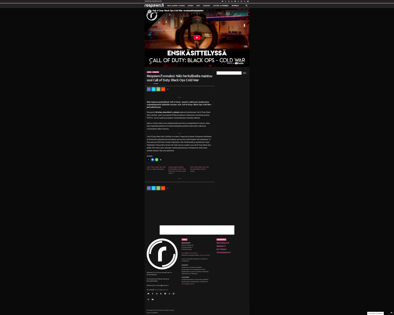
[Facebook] (225, 1)
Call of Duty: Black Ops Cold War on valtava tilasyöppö (156, 168)
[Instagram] (229, 1)
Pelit (198, 5)
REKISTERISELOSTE (222, 243)
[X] (244, 1)
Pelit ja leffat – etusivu (176, 5)
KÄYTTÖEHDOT (221, 249)
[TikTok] (238, 1)
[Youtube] (248, 1)
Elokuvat (206, 5)
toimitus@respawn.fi (161, 290)
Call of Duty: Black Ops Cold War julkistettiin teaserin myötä (199, 169)
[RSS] (232, 1)
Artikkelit (235, 5)
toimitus (155, 83)
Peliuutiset (155, 72)
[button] (246, 5)
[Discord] (222, 1)
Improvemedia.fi (204, 255)
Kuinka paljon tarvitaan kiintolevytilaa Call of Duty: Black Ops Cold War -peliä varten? (177, 170)
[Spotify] (235, 1)
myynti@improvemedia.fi (190, 253)
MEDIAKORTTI (221, 246)
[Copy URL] (168, 89)
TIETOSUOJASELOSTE (223, 253)
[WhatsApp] (158, 89)
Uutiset (191, 5)
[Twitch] (241, 1)
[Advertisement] (197, 211)
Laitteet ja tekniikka (220, 5)
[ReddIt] (163, 89)
